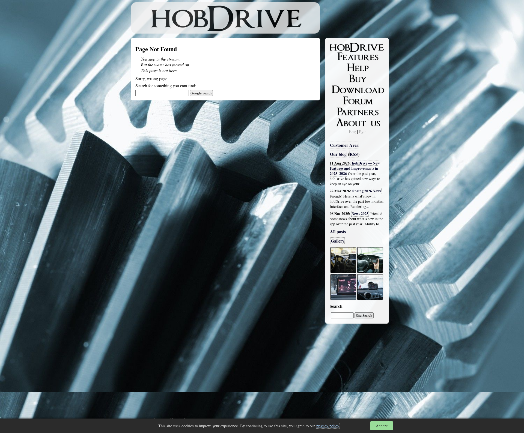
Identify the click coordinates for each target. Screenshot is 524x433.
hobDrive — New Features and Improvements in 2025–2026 (355, 168)
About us (342, 121)
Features (341, 56)
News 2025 (360, 213)
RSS (354, 154)
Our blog (338, 154)
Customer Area (344, 145)
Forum (339, 99)
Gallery (337, 241)
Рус (362, 131)
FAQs (338, 67)
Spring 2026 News (366, 191)
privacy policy (327, 425)
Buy (337, 78)
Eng (352, 131)
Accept (382, 425)
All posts (338, 231)
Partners (341, 110)
